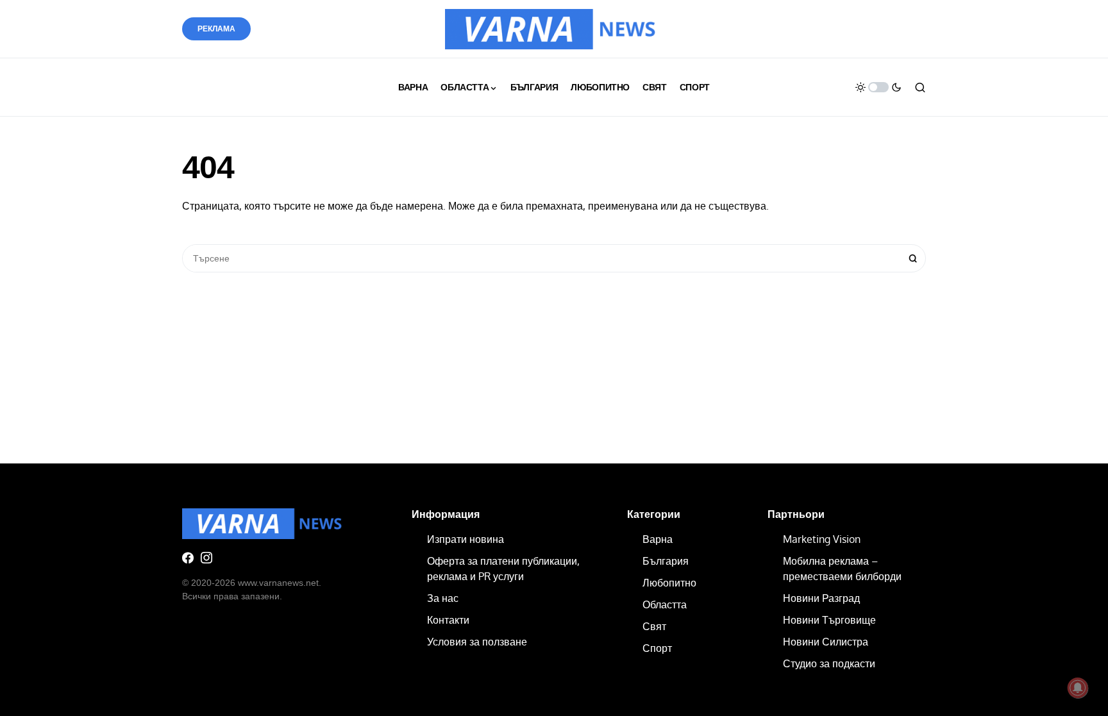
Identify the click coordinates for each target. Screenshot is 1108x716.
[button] (878, 87)
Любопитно (669, 582)
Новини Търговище (829, 619)
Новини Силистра (825, 641)
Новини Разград (821, 598)
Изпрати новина (465, 539)
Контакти (448, 619)
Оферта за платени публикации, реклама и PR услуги (503, 568)
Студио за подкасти (829, 663)
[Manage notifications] (1078, 688)
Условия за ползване (477, 641)
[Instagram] (206, 557)
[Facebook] (188, 557)
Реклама (216, 28)
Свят (654, 626)
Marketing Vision (821, 539)
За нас (442, 598)
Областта (664, 604)
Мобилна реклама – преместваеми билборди (842, 568)
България (665, 560)
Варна (657, 539)
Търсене (913, 258)
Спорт (657, 648)
